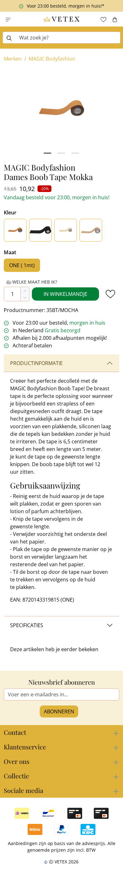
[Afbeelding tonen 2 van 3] (61, 153)
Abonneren (59, 711)
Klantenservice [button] (25, 746)
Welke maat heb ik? (34, 282)
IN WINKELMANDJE (65, 294)
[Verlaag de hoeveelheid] (25, 297)
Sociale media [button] (23, 790)
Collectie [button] (16, 775)
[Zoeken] (9, 38)
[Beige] (66, 230)
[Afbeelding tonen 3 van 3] (75, 153)
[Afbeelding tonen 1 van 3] (47, 153)
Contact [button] (15, 732)
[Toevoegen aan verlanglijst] (110, 294)
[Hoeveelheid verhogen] (25, 290)
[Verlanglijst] (103, 19)
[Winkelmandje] (114, 19)
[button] (8, 19)
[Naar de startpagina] (61, 19)
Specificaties (26, 625)
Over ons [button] (16, 761)
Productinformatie (36, 363)
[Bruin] (15, 230)
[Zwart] (40, 230)
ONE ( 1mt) (22, 265)
